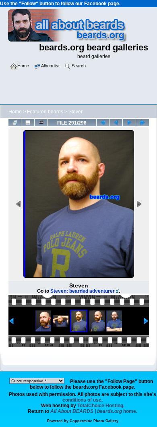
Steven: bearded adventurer (82, 291)
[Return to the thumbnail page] (14, 122)
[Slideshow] (41, 122)
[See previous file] (115, 122)
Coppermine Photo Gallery (94, 421)
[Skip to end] (142, 122)
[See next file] (129, 122)
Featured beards (45, 112)
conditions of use (81, 400)
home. (93, 411)
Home (15, 112)
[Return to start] (103, 122)
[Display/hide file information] (27, 122)
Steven (76, 112)
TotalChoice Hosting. (100, 405)
